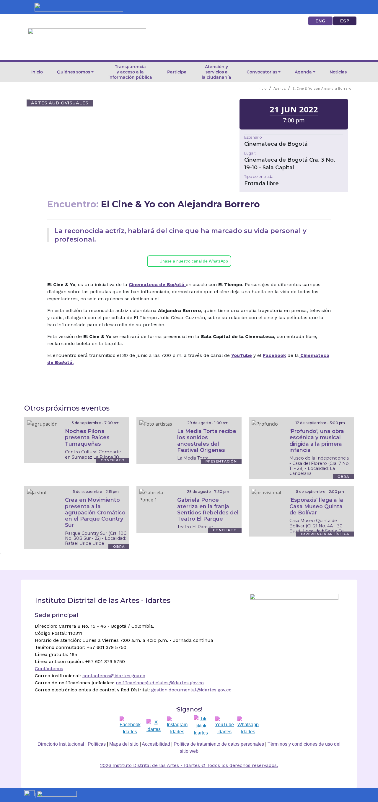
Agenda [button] (303, 72)
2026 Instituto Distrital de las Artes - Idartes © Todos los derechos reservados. (189, 765)
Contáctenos (49, 668)
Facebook (274, 355)
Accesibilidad (156, 744)
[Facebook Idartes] (130, 725)
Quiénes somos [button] (73, 72)
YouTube (241, 355)
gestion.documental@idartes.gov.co (191, 690)
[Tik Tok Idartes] (201, 726)
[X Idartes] (153, 726)
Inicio (37, 72)
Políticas (97, 744)
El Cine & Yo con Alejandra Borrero (321, 89)
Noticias (338, 72)
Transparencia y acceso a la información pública (130, 72)
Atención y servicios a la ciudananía (216, 72)
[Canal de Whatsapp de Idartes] (248, 725)
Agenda (279, 89)
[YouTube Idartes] (224, 725)
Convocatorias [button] (262, 72)
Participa (177, 72)
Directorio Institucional (61, 744)
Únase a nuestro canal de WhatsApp (193, 261)
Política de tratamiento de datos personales (219, 744)
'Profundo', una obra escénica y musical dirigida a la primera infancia (316, 440)
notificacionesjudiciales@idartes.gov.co (160, 682)
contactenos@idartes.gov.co (113, 675)
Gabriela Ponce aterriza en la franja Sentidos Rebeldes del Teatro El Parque (208, 509)
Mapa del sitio (124, 744)
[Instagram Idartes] (177, 725)
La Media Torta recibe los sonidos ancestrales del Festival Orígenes (206, 440)
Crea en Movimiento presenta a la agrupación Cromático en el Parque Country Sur (95, 512)
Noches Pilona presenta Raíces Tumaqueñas (87, 437)
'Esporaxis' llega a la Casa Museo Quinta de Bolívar (316, 506)
